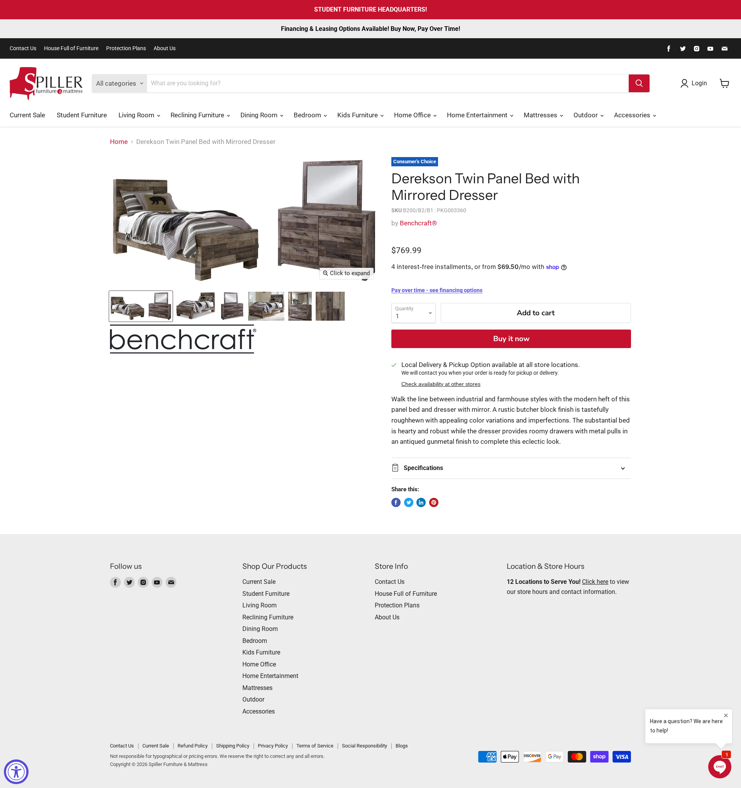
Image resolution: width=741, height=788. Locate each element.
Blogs (402, 746)
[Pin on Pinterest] (433, 502)
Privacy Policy (273, 746)
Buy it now (511, 339)
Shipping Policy (232, 746)
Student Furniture (82, 115)
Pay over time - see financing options (436, 290)
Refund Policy (193, 746)
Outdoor (586, 115)
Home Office (413, 115)
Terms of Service (314, 746)
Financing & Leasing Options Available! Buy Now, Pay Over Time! (370, 28)
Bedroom (308, 115)
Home (119, 141)
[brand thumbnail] (183, 339)
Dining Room (259, 115)
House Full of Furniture (71, 48)
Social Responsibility (364, 746)
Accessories (633, 115)
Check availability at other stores (440, 384)
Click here (595, 581)
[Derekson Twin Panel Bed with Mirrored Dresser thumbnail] (141, 306)
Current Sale (27, 115)
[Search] (639, 83)
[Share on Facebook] (396, 502)
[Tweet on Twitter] (408, 502)
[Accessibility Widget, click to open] (16, 771)
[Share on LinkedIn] (421, 502)
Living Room (137, 115)
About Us (165, 48)
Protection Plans (126, 48)
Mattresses (541, 115)
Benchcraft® (418, 223)
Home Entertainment (478, 115)
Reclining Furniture (198, 115)
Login (699, 83)
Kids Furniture (358, 115)
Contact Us (23, 48)
